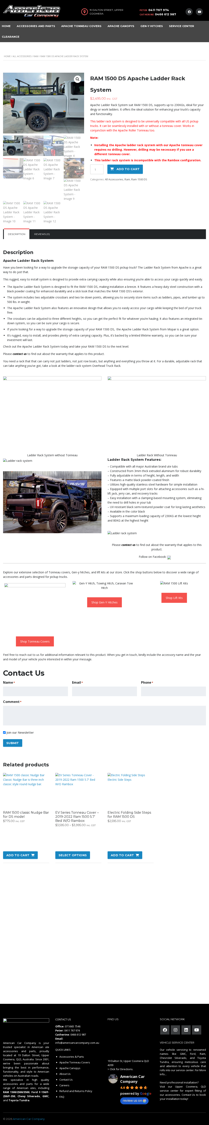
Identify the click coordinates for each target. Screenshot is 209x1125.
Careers (64, 1085)
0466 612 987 (165, 14)
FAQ (61, 1097)
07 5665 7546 (72, 1026)
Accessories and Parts (36, 26)
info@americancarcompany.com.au (77, 1043)
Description (16, 234)
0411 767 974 (158, 10)
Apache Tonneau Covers (81, 26)
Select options (73, 855)
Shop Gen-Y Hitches (104, 602)
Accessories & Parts (71, 1056)
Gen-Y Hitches (151, 26)
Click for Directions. (121, 1069)
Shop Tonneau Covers (35, 641)
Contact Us (66, 1079)
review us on (132, 1100)
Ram (35, 56)
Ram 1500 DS (139, 179)
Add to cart (128, 169)
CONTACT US (63, 1019)
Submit (12, 743)
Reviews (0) (42, 234)
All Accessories (22, 56)
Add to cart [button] (17, 855)
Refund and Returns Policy (75, 1091)
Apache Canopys (121, 26)
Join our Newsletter (20, 732)
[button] (77, 79)
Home (7, 56)
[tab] (16, 234)
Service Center (181, 26)
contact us (20, 354)
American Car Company (132, 1079)
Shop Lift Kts (174, 598)
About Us (65, 1074)
